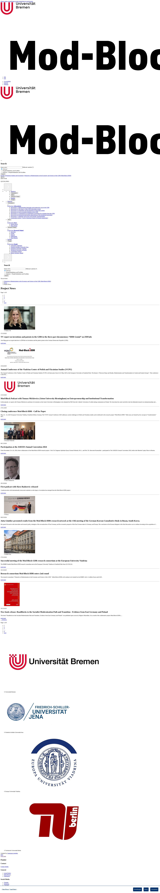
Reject (146, 889)
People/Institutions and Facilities (11, 170)
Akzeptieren (154, 889)
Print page (3, 856)
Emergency (7, 876)
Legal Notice (7, 873)
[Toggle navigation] (1, 160)
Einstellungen (137, 889)
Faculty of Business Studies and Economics (12, 175)
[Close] (8, 221)
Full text (4, 169)
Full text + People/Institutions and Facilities (13, 172)
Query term (4, 167)
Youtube (6, 882)
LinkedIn (6, 885)
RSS (2, 855)
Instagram (6, 884)
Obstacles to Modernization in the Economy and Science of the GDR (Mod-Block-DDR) (47, 175)
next (5, 302)
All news (4, 619)
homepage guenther (13, 853)
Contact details (4, 866)
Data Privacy (7, 874)
